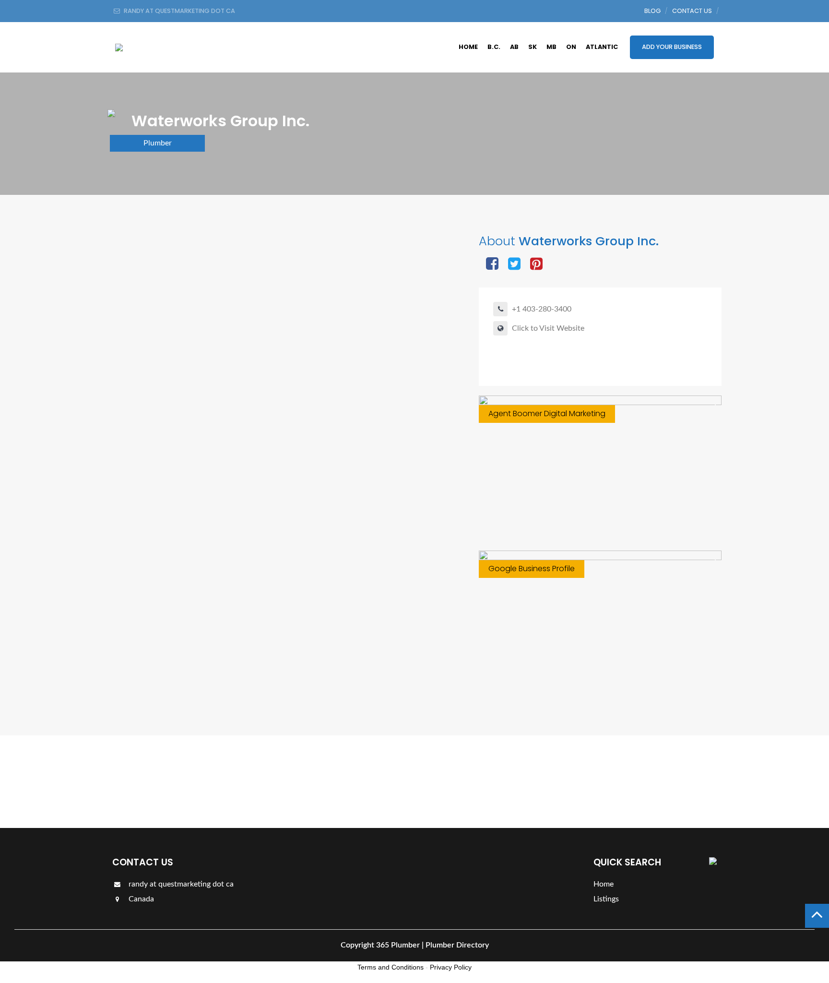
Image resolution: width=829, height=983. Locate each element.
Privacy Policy (451, 967)
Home (468, 47)
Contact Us (692, 11)
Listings (689, 781)
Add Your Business (672, 47)
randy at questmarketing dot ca (180, 884)
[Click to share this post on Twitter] (514, 264)
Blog (652, 11)
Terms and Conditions (390, 967)
